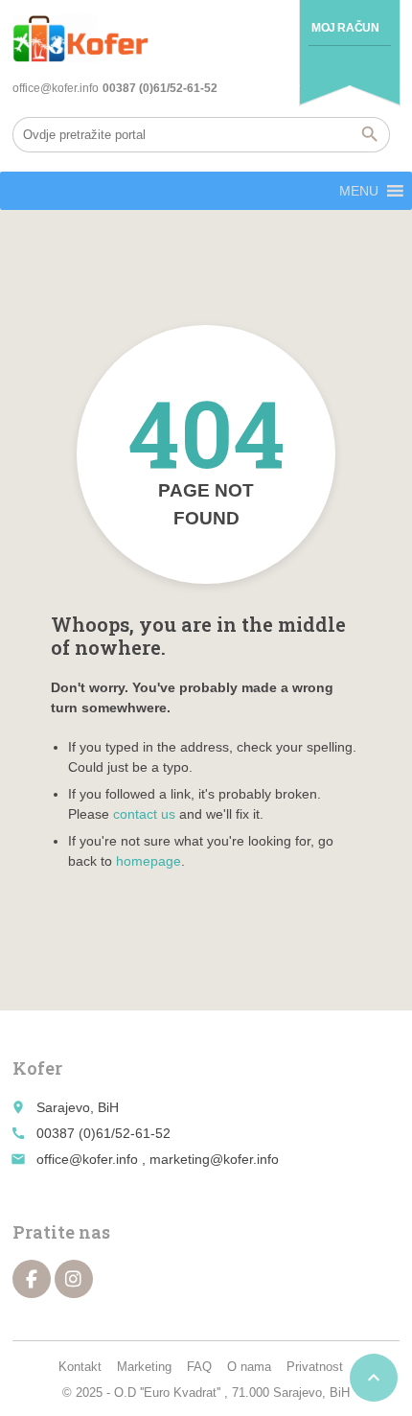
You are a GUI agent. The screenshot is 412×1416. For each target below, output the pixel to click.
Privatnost (314, 1366)
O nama (249, 1366)
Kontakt (80, 1366)
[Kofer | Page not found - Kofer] (80, 38)
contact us (144, 814)
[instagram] (74, 1279)
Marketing (144, 1366)
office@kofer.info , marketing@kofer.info (157, 1159)
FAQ (199, 1366)
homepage (148, 861)
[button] (358, 191)
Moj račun (344, 28)
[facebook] (31, 1279)
